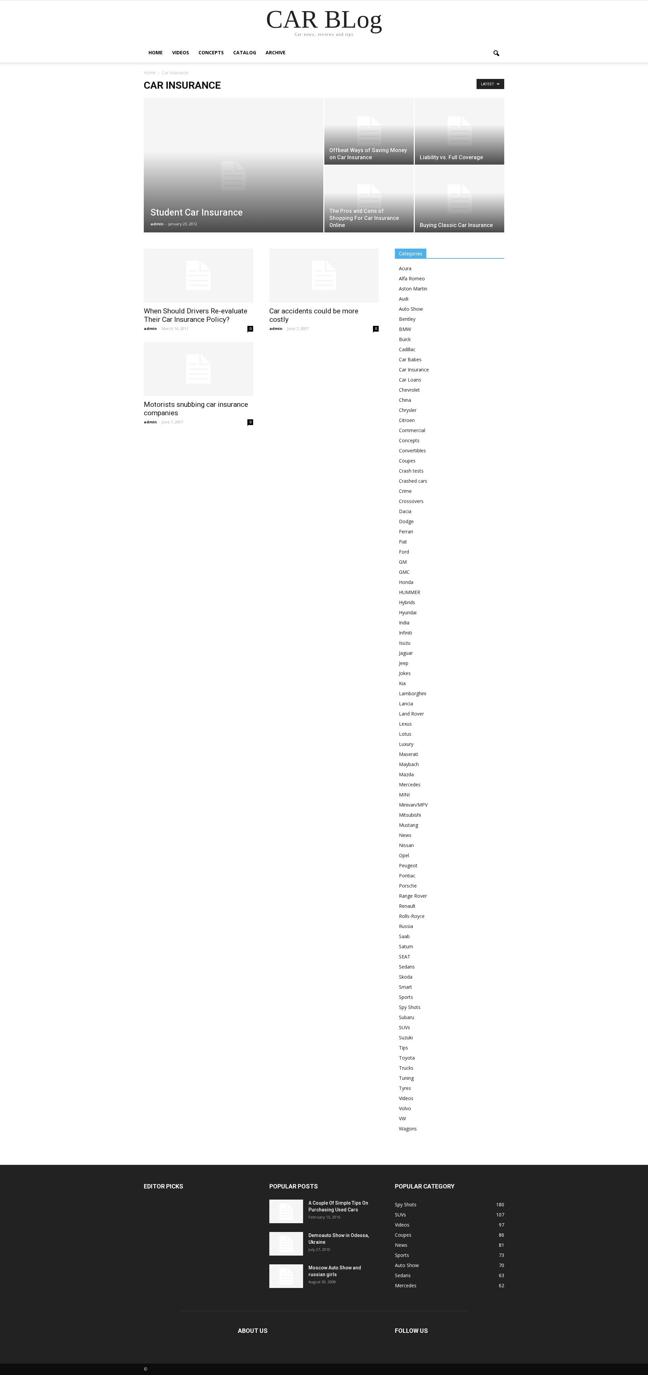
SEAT (404, 956)
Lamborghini (412, 693)
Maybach (409, 764)
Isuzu (404, 643)
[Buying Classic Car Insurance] (459, 199)
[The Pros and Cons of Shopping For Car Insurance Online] (369, 199)
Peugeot (408, 865)
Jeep (403, 663)
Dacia (405, 511)
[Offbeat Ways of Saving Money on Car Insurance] (369, 131)
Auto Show (411, 309)
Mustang (408, 825)
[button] (496, 54)
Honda (406, 582)
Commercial (412, 430)
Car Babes (410, 359)
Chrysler (407, 410)
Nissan (406, 845)
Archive (276, 52)
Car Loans (410, 379)
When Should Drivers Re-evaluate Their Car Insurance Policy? (195, 315)
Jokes (405, 673)
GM (403, 562)
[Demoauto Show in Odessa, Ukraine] (286, 1244)
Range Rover (413, 896)
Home (155, 52)
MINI (404, 794)
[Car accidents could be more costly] (324, 276)
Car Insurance (414, 369)
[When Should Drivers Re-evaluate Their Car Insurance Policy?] (198, 276)
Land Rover (411, 713)
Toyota (407, 1058)
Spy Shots (410, 1007)
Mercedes (410, 784)
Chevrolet (409, 390)
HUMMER (409, 592)
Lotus (405, 734)
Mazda (406, 774)
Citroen (407, 420)
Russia (406, 926)
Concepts (211, 52)
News (405, 835)
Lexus (405, 724)
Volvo (405, 1108)
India (404, 622)
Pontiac (407, 875)
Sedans (407, 966)
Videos (180, 52)
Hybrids (407, 602)
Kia (402, 683)
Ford (404, 552)
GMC (404, 572)
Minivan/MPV (413, 805)
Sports (406, 997)
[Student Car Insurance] (233, 176)
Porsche (408, 885)
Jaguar (406, 653)
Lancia (406, 703)
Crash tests (411, 471)
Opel (404, 855)
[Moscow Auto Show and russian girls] (286, 1276)
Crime (405, 491)
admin (157, 223)
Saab (404, 936)
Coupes (407, 460)
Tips (403, 1047)
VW (402, 1118)
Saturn (406, 946)
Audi (403, 299)
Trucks (406, 1068)
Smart (405, 987)
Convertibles (412, 450)
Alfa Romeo (412, 278)
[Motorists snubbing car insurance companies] (198, 369)
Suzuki (406, 1037)
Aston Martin (413, 288)
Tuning (406, 1078)
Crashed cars (413, 481)
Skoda (405, 977)
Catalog (244, 52)
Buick (405, 339)
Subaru (406, 1017)
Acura (405, 268)
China (405, 400)
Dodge (406, 521)
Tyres (405, 1088)
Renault (407, 906)
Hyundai (407, 612)
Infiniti (405, 632)
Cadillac (407, 349)
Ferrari (406, 531)
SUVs (404, 1027)
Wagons (408, 1128)
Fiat (403, 541)
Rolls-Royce (412, 916)
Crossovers (411, 501)
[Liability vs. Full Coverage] (459, 131)
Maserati (408, 754)
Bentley (407, 319)
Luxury (406, 744)
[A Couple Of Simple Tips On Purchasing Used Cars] (286, 1211)
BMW (405, 329)
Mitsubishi (410, 815)
